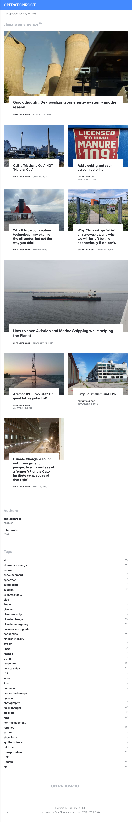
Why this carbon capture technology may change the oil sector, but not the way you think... (32, 236)
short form (10, 737)
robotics (9, 727)
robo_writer (11, 530)
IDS (6, 673)
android (8, 570)
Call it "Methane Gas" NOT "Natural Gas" (33, 168)
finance (8, 653)
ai (5, 560)
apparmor (10, 580)
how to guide (12, 668)
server (8, 732)
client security (13, 614)
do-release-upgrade (16, 629)
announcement (13, 575)
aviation (9, 589)
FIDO (7, 648)
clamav (8, 609)
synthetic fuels (13, 742)
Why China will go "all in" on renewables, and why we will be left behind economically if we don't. (97, 236)
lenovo (8, 678)
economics (11, 634)
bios (6, 599)
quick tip (9, 712)
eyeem (8, 643)
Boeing (8, 604)
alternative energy (15, 565)
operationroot (19, 4)
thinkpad (9, 747)
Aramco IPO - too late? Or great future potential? (33, 396)
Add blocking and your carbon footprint (95, 168)
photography (12, 703)
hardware (10, 663)
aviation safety (13, 594)
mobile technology (15, 693)
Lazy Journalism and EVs (97, 394)
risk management (15, 722)
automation (11, 584)
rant (6, 717)
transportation (13, 752)
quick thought (12, 708)
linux (6, 683)
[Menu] (124, 5)
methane (9, 688)
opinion (8, 698)
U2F (6, 757)
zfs (5, 767)
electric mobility (14, 639)
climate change (13, 619)
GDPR (7, 658)
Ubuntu (8, 762)
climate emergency (16, 624)
